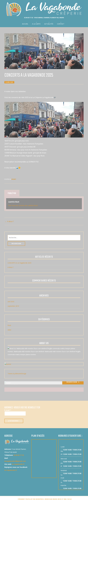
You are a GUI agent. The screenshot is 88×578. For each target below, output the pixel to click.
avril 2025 (11, 302)
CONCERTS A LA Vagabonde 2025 (19, 263)
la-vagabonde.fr (18, 464)
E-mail (7, 410)
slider (9, 330)
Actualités (48, 24)
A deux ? (10, 221)
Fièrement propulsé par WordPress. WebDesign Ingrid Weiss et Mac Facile (45, 499)
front (13, 179)
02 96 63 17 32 (19, 455)
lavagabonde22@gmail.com (15, 461)
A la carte (36, 24)
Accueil (25, 24)
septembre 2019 (13, 306)
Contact (60, 24)
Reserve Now (72, 382)
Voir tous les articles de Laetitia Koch (23, 205)
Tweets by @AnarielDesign (17, 374)
